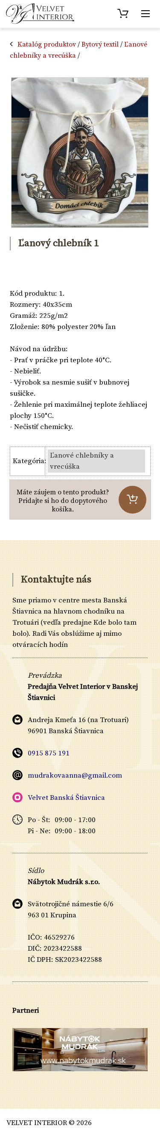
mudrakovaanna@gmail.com (75, 775)
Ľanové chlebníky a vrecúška (82, 461)
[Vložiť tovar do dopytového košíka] (132, 500)
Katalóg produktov (46, 44)
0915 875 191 (49, 753)
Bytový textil (100, 44)
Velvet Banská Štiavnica (66, 797)
